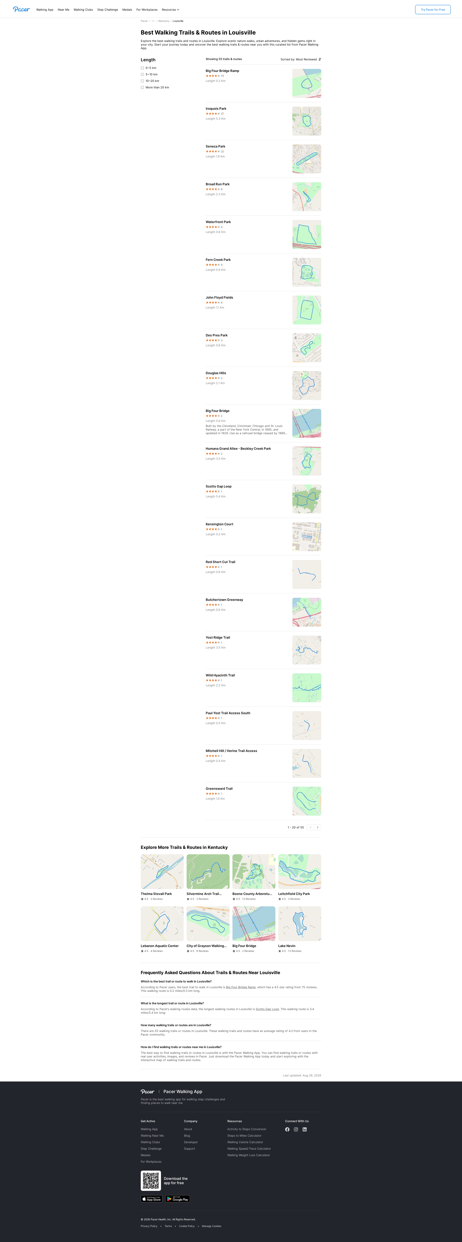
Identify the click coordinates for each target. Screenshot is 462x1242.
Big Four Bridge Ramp (241, 987)
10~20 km (152, 81)
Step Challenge (107, 9)
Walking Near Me (152, 1135)
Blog (187, 1135)
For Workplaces (147, 9)
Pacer (144, 20)
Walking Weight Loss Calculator (248, 1155)
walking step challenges (203, 1099)
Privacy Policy (149, 1226)
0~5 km (151, 68)
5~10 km (152, 74)
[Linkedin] (304, 1129)
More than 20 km (157, 87)
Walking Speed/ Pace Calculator (249, 1148)
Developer (191, 1142)
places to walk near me (166, 1103)
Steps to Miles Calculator (244, 1135)
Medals (127, 9)
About (188, 1129)
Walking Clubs (83, 9)
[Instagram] (296, 1129)
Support (189, 1148)
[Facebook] (287, 1129)
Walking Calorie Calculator (245, 1142)
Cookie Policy (187, 1226)
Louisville (178, 20)
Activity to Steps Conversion (246, 1129)
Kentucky (163, 20)
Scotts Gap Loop (267, 1009)
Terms (168, 1226)
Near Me (63, 9)
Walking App (44, 9)
